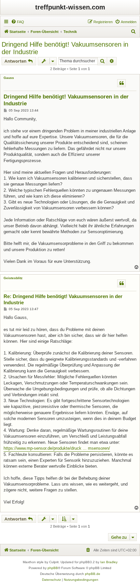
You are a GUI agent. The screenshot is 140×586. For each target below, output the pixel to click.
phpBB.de (92, 574)
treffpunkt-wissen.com (70, 7)
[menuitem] (17, 22)
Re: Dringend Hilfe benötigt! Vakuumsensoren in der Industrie (63, 299)
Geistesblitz (13, 278)
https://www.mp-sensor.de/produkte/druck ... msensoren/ (57, 448)
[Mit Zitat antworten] (121, 83)
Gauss (9, 78)
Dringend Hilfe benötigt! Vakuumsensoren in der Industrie (65, 48)
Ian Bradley (109, 562)
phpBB (53, 568)
